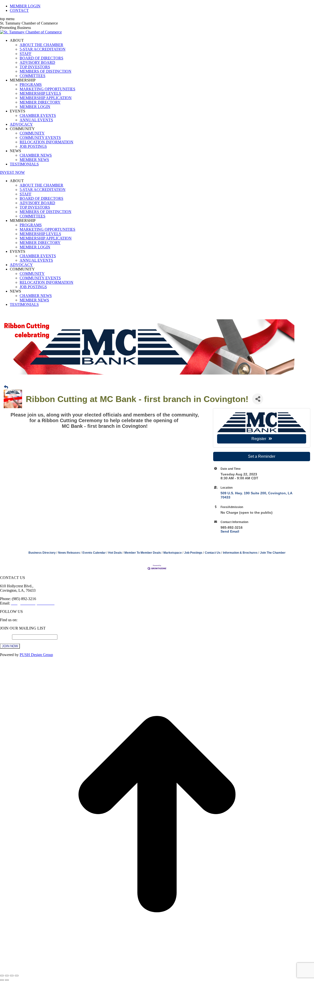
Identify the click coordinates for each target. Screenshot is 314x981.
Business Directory (42, 552)
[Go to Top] (157, 970)
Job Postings (193, 552)
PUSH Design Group (36, 655)
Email (6, 637)
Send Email (230, 531)
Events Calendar (94, 552)
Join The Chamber (273, 552)
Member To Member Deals (142, 552)
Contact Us (213, 552)
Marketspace (172, 552)
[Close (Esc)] (2, 975)
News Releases (69, 552)
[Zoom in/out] (17, 975)
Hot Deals (115, 552)
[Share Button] (257, 398)
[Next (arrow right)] (7, 980)
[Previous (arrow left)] (2, 980)
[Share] (7, 975)
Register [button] (258, 439)
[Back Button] (6, 387)
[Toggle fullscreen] (12, 975)
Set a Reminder (261, 456)
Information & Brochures (240, 552)
